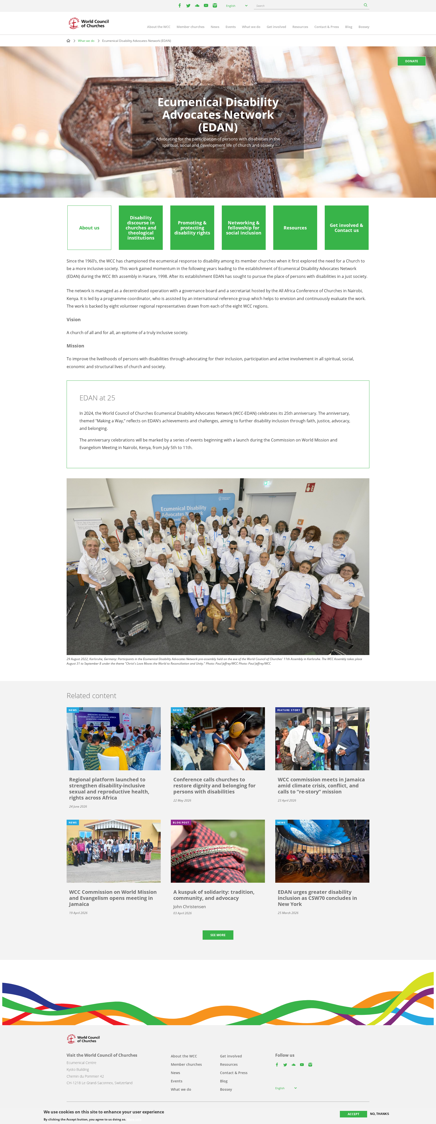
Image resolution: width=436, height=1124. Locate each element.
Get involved (276, 26)
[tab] (89, 227)
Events (231, 26)
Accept (353, 1114)
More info (134, 1119)
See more (218, 935)
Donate (411, 61)
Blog (348, 26)
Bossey (364, 26)
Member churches (190, 26)
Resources (300, 26)
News (215, 26)
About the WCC (158, 26)
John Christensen (189, 906)
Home (68, 40)
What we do (251, 26)
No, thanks (379, 1114)
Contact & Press (326, 26)
